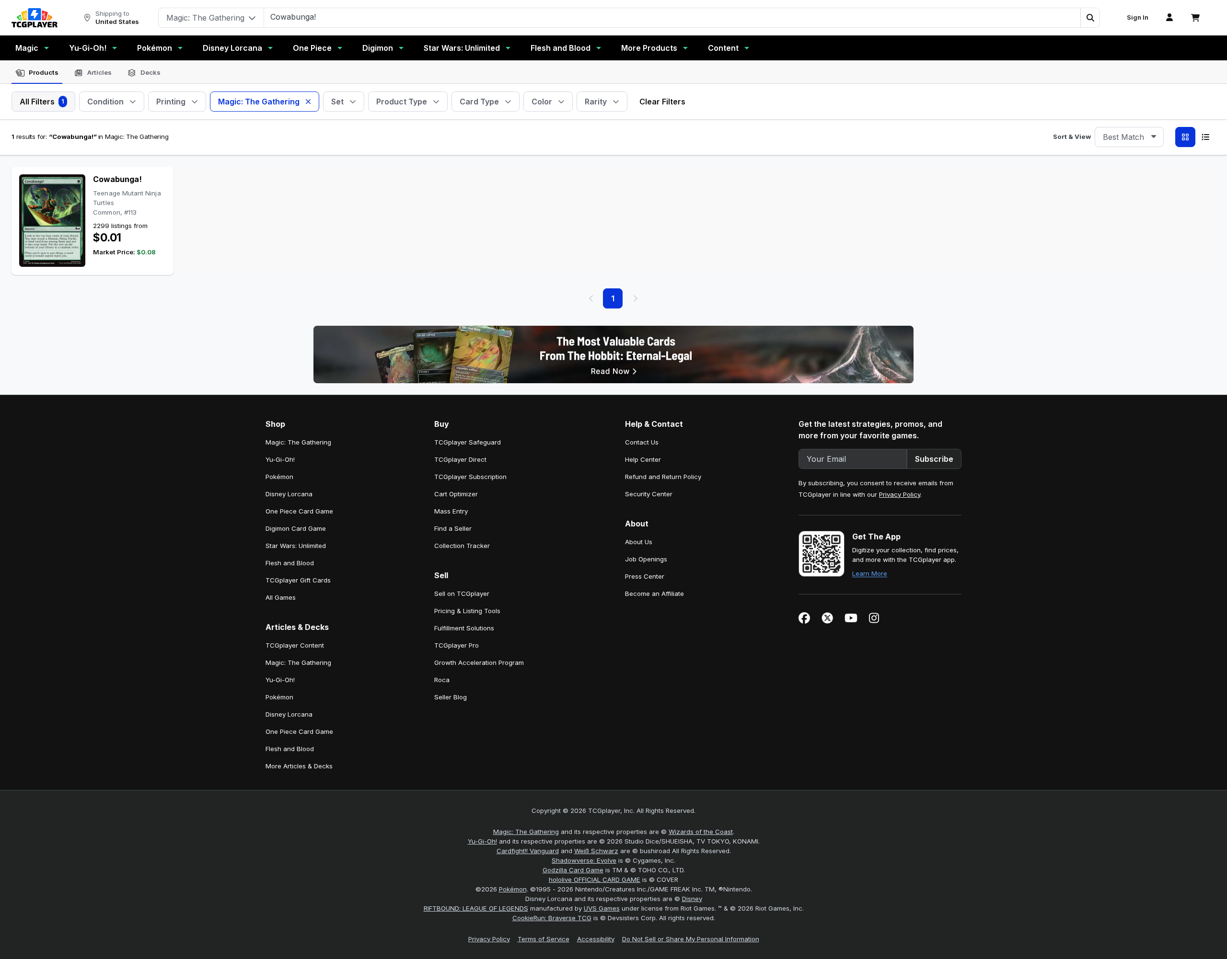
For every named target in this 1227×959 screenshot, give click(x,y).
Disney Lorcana (232, 48)
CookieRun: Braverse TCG (551, 918)
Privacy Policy (899, 494)
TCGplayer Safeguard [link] (467, 442)
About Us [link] (638, 542)
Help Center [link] (643, 459)
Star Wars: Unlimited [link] (296, 545)
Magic (26, 48)
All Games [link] (281, 597)
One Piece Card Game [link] (299, 511)
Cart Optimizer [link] (456, 494)
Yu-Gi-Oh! (87, 48)
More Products (649, 48)
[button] (1090, 17)
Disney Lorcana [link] (289, 494)
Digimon (377, 48)
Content (723, 48)
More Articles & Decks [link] (299, 766)
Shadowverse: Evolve (584, 860)
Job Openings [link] (646, 559)
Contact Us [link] (642, 442)
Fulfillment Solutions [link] (464, 628)
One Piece (312, 48)
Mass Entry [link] (451, 511)
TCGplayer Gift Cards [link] (298, 580)
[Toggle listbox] (1153, 137)
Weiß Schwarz (596, 851)
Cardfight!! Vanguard (528, 851)
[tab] (37, 72)
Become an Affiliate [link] (654, 593)
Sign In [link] (1137, 17)
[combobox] (1129, 137)
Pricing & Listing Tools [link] (467, 611)
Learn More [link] (869, 573)
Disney (692, 898)
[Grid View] (1185, 137)
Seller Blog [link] (450, 697)
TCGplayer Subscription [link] (470, 476)
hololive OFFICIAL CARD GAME (594, 879)
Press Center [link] (644, 576)
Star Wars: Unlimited (462, 48)
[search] (672, 16)
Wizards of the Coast (701, 831)
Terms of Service (543, 939)
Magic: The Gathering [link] (298, 442)
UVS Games (602, 908)
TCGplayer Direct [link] (460, 459)
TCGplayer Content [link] (295, 645)
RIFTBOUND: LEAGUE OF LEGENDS (476, 908)
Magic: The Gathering (526, 831)
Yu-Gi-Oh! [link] (280, 459)
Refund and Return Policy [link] (663, 476)
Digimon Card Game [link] (296, 528)
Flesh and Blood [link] (290, 563)
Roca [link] (442, 680)
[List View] (1205, 137)
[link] (35, 17)
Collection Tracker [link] (462, 545)
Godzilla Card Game (573, 870)
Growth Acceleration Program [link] (479, 662)
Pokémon (154, 48)
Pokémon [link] (279, 476)
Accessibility (595, 939)
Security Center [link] (648, 494)
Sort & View (1072, 136)
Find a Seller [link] (453, 528)
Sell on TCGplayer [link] (461, 593)
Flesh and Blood (560, 48)
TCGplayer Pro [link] (456, 645)
